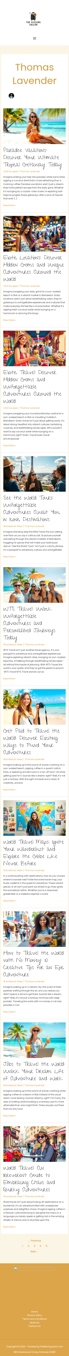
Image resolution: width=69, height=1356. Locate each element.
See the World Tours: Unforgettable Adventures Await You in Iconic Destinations (31, 509)
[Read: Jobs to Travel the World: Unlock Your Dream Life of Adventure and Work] (34, 1040)
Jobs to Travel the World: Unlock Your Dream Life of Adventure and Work (34, 1072)
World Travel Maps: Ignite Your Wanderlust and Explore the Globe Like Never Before (33, 853)
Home (34, 1311)
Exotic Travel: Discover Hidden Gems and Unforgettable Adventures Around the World (32, 387)
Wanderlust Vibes (12, 526)
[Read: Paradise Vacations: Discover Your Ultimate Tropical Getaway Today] (34, 126)
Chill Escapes (10, 171)
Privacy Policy (34, 1315)
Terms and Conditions (34, 1318)
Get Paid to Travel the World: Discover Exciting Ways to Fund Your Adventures (31, 742)
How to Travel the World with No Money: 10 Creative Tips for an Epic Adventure (33, 964)
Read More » (9, 205)
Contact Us (35, 1326)
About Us (34, 1322)
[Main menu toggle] (34, 38)
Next (35, 1251)
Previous (34, 1240)
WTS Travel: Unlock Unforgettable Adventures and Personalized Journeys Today (29, 624)
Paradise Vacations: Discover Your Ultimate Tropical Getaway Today (32, 158)
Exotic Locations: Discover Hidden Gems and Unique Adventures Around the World (33, 269)
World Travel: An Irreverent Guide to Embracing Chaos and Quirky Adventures (29, 1179)
